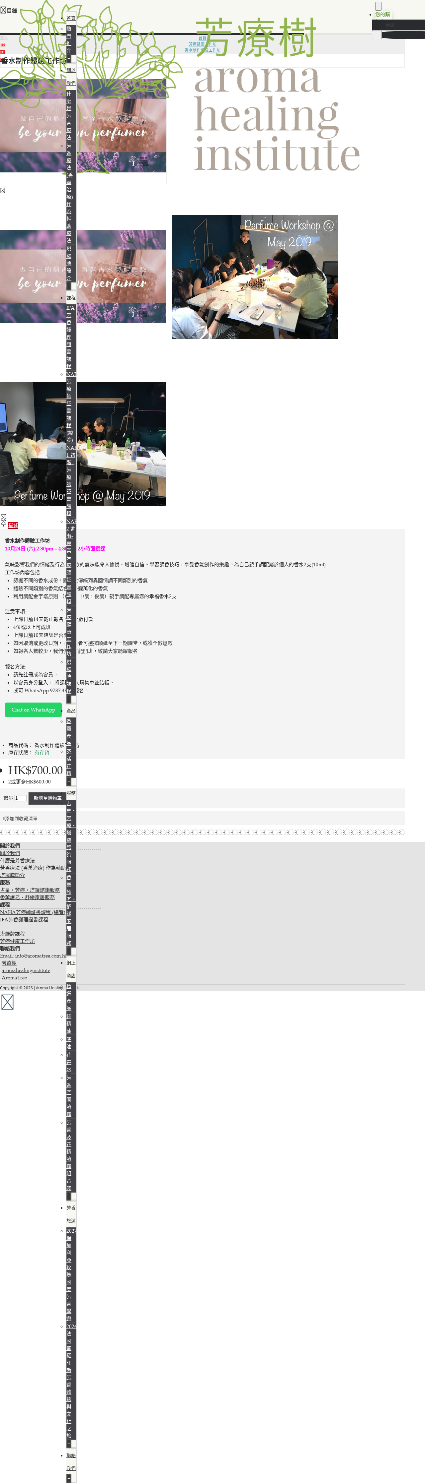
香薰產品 (68, 732)
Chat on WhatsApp (33, 709)
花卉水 (68, 1062)
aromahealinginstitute (26, 970)
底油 (68, 1043)
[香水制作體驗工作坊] (83, 182)
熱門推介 (68, 39)
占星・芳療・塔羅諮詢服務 (30, 890)
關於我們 (10, 853)
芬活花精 (68, 762)
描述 (13, 525)
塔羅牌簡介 (68, 263)
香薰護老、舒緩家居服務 (27, 897)
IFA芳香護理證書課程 (70, 337)
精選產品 (68, 997)
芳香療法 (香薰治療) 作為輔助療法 (69, 193)
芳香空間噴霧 (68, 1096)
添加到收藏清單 (21, 818)
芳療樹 (9, 962)
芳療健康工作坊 (68, 631)
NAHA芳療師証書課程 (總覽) (32, 912)
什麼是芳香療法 (68, 115)
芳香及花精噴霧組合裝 (68, 1155)
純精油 (68, 1023)
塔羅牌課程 (68, 676)
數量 (8, 797)
